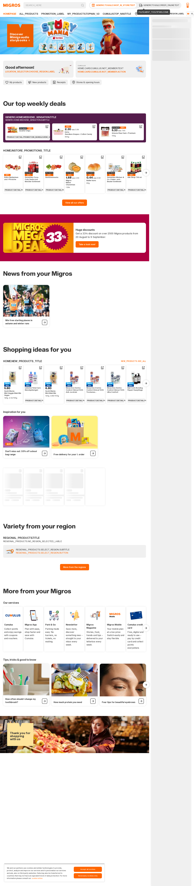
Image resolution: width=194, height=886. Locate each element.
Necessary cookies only (88, 876)
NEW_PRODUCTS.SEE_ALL (133, 361)
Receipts (61, 82)
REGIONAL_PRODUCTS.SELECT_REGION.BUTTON (42, 553)
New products (39, 82)
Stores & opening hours (88, 82)
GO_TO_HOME (11, 5)
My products (16, 82)
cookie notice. (37, 878)
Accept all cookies (87, 869)
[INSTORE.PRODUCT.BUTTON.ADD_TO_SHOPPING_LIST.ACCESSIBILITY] (46, 126)
